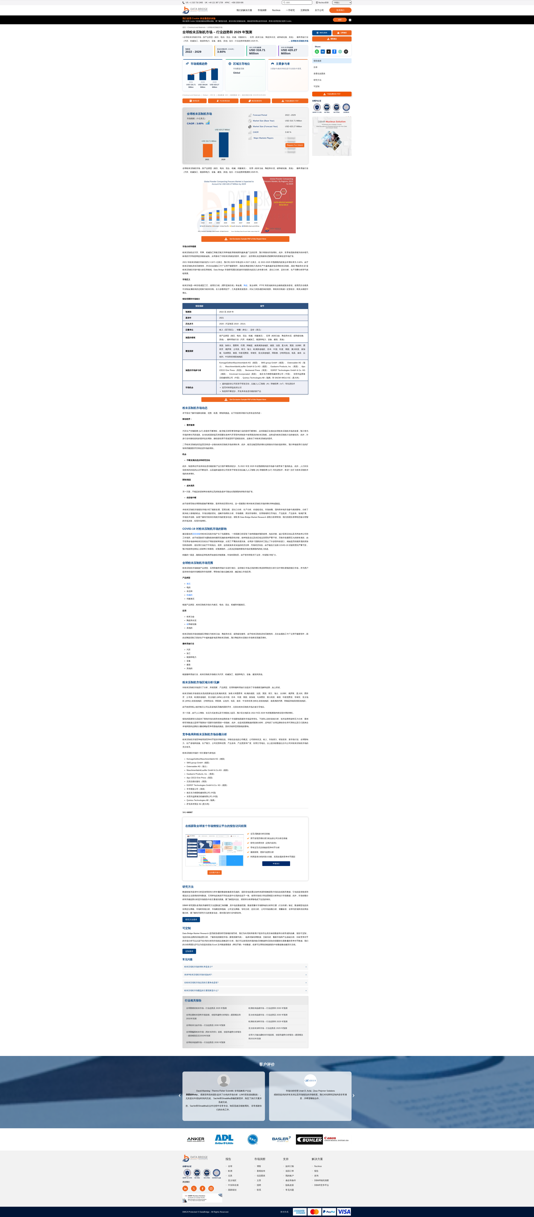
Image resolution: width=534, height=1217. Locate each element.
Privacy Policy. (294, 627)
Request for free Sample (267, 636)
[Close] (313, 576)
